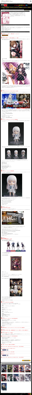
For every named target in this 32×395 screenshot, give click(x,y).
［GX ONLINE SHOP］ (6, 276)
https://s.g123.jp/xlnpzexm (9, 117)
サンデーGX (4, 5)
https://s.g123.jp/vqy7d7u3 (10, 113)
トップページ (29, 394)
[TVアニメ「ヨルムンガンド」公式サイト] (5, 350)
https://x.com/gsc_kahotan (5, 167)
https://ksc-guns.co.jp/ (10, 233)
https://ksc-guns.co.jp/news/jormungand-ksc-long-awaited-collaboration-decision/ (11, 230)
